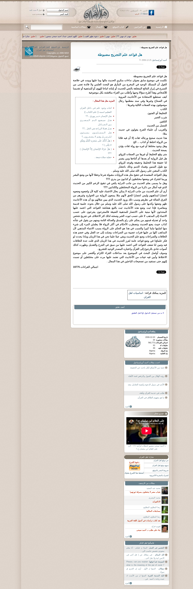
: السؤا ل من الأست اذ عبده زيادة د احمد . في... (145, 577)
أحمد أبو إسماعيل (144, 332)
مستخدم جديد (37, 14)
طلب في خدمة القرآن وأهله (151, 393)
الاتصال (99, 27)
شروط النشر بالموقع (160, 470)
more (128, 407)
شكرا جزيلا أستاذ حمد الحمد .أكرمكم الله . (57, 36)
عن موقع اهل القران (160, 460)
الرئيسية (160, 27)
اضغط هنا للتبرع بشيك (134, 473)
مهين (153, 36)
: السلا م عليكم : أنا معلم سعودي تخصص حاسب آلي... (145, 549)
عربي (137, 14)
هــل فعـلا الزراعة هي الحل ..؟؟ (97, 128)
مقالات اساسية (78, 27)
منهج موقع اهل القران (160, 465)
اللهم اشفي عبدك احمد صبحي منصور (106, 36)
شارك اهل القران (146, 457)
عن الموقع (55, 47)
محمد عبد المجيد (153, 488)
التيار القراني (44, 47)
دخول (40, 10)
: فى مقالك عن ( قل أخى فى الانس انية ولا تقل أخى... (145, 556)
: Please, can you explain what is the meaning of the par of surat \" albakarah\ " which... (145, 564)
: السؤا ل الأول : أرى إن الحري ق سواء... (145, 570)
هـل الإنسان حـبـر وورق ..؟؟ (99, 116)
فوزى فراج (156, 526)
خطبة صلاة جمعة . (103, 157)
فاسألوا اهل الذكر (146, 543)
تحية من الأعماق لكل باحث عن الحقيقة (147, 367)
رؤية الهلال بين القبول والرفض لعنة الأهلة (146, 376)
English (144, 14)
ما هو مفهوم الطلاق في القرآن (151, 397)
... (83, 36)
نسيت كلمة (32, 10)
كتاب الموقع (118, 27)
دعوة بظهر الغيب (136, 36)
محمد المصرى (154, 498)
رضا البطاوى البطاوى (151, 507)
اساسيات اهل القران (45, 50)
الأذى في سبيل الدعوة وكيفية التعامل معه (146, 384)
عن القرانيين (140, 27)
